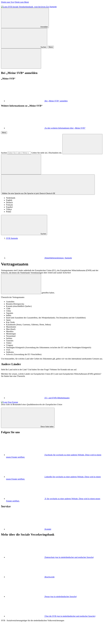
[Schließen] (21, 58)
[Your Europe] (9, 402)
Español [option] (9, 207)
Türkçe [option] (9, 209)
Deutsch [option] (9, 202)
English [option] (9, 200)
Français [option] (9, 205)
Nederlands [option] (10, 198)
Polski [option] (8, 212)
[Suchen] (82, 144)
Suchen (4, 153)
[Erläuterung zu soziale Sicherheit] (21, 284)
